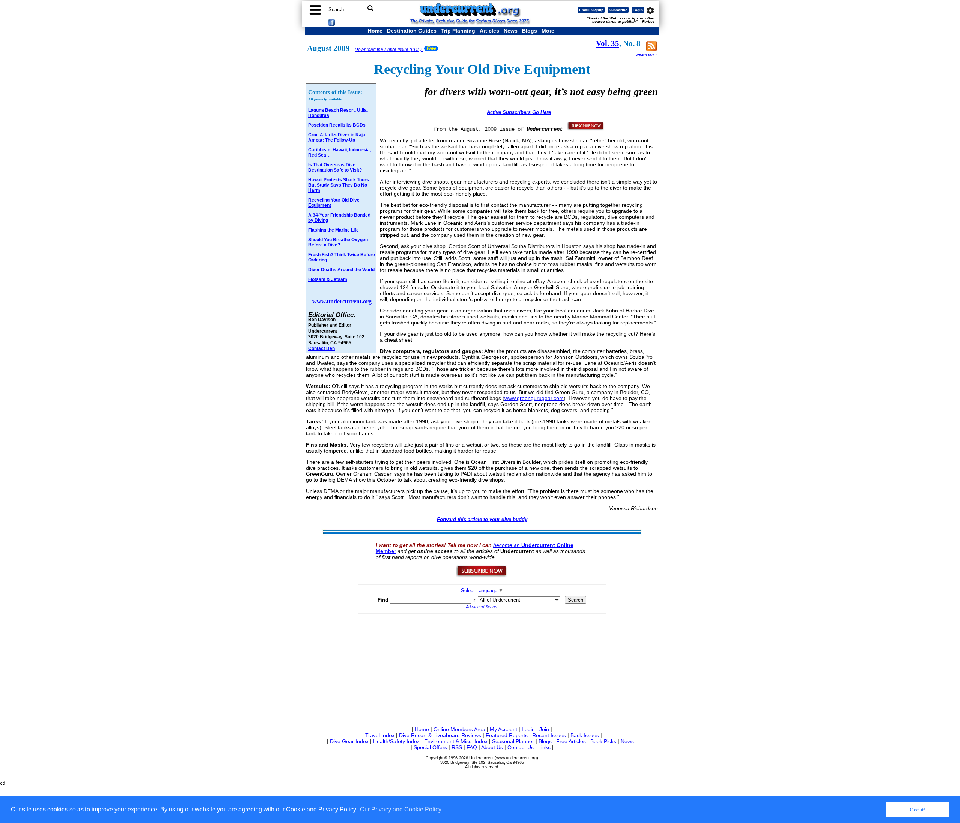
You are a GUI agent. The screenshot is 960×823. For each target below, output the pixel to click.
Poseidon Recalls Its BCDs (337, 125)
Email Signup (591, 10)
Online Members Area (459, 729)
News (511, 31)
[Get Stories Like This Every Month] (585, 129)
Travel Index (379, 735)
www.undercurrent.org (342, 301)
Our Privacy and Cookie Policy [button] (400, 809)
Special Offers (430, 747)
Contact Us (520, 747)
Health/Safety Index (396, 741)
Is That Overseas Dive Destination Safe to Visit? (335, 167)
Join (544, 729)
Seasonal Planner (513, 741)
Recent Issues (549, 735)
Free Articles (571, 741)
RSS (457, 747)
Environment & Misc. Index (456, 741)
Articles (489, 31)
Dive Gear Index (349, 741)
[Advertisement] (482, 668)
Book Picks (603, 741)
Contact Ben (321, 348)
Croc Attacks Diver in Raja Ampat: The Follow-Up (336, 137)
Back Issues (584, 735)
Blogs (529, 31)
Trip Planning (458, 31)
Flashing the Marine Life (333, 230)
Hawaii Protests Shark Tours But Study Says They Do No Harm (338, 185)
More (548, 31)
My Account (503, 729)
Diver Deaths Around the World (341, 269)
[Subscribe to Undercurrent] (482, 576)
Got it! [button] (918, 810)
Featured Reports (507, 735)
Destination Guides (411, 31)
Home (375, 31)
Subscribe (618, 10)
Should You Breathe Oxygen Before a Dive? (338, 242)
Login (638, 10)
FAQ (471, 747)
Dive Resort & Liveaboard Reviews (440, 735)
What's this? (646, 55)
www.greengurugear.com (534, 398)
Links (544, 747)
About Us (492, 747)
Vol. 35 (607, 43)
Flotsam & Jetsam (327, 279)
